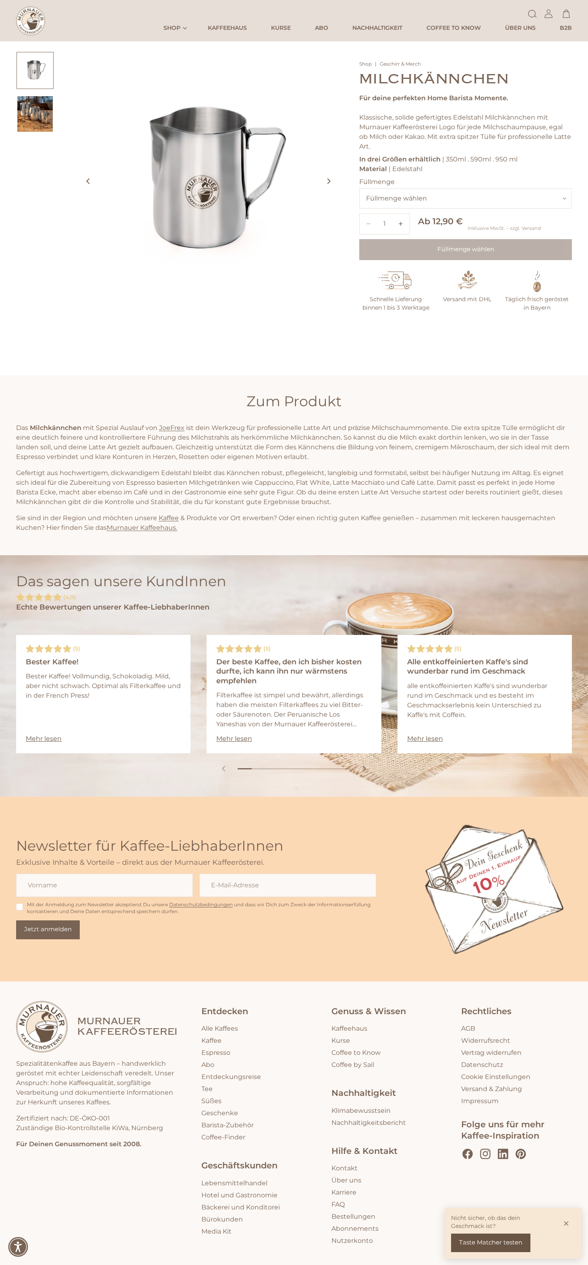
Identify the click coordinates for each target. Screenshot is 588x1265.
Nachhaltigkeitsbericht (368, 1123)
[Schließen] (566, 1223)
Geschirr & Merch (400, 64)
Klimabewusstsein (361, 1111)
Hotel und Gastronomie (239, 1195)
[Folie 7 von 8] (329, 768)
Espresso (215, 1053)
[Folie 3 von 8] (273, 768)
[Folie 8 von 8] (343, 768)
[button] (18, 1247)
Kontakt (344, 1168)
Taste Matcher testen (490, 1243)
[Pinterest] (520, 1153)
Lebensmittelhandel (234, 1183)
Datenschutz (482, 1065)
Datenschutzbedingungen (201, 905)
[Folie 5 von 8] (301, 768)
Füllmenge (377, 182)
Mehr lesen (44, 739)
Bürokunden (222, 1219)
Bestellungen (353, 1216)
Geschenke (219, 1113)
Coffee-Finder (223, 1137)
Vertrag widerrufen (491, 1053)
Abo (207, 1065)
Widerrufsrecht (485, 1041)
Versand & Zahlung (491, 1089)
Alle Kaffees (219, 1028)
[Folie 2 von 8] (259, 768)
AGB (468, 1028)
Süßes (211, 1101)
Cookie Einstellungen (495, 1077)
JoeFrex (171, 428)
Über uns (346, 1180)
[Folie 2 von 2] (35, 114)
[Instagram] (485, 1153)
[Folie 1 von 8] (245, 768)
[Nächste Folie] (331, 183)
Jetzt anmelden (48, 929)
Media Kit (216, 1231)
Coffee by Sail (352, 1065)
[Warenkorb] (566, 14)
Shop (365, 64)
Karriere (343, 1192)
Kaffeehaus (349, 1028)
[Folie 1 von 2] (35, 70)
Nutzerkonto (352, 1241)
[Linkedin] (503, 1153)
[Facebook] (467, 1153)
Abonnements (355, 1229)
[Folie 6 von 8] (315, 768)
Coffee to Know (356, 1053)
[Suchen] (532, 14)
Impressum (480, 1101)
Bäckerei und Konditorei (240, 1207)
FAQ (338, 1204)
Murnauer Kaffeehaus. (142, 528)
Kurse (340, 1041)
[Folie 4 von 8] (287, 768)
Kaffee (169, 518)
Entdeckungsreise (231, 1077)
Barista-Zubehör (227, 1125)
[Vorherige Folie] (86, 183)
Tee (207, 1089)
